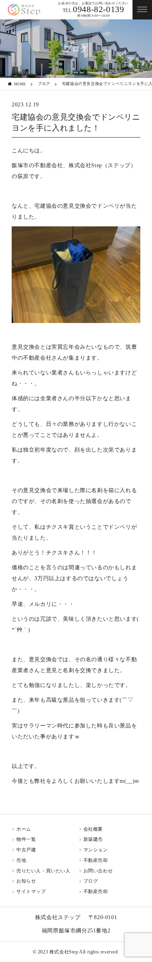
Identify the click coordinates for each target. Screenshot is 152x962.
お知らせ (26, 881)
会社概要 (93, 829)
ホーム (23, 829)
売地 (21, 860)
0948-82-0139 (93, 9)
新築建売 (93, 839)
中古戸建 (26, 850)
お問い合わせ (98, 871)
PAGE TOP (144, 911)
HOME (20, 84)
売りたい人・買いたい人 (43, 871)
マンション (95, 850)
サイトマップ (31, 891)
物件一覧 (26, 839)
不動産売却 (95, 860)
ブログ (44, 83)
